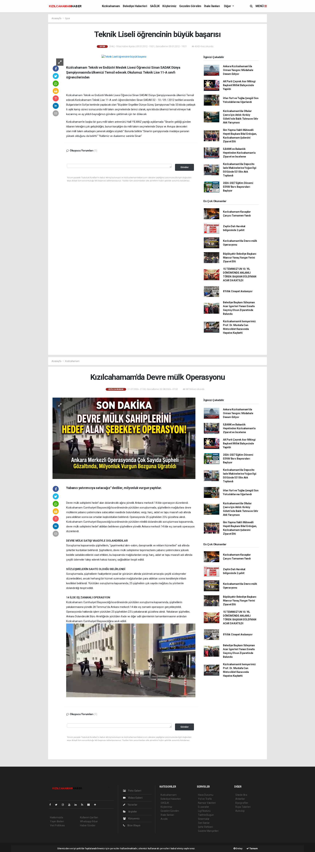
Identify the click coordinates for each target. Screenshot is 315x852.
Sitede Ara (241, 794)
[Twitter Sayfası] (57, 804)
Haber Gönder (88, 825)
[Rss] (83, 804)
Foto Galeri (134, 790)
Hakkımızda (56, 817)
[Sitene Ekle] (96, 804)
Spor (67, 18)
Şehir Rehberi (205, 826)
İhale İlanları (212, 6)
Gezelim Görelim (190, 6)
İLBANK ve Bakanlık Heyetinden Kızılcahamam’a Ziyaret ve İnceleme (239, 152)
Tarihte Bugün (206, 814)
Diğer (228, 6)
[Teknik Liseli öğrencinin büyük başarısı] (124, 56)
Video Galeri (134, 797)
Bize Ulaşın (133, 825)
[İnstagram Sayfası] (64, 804)
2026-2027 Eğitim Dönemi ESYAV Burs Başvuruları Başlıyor (238, 187)
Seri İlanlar (204, 822)
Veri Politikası (57, 825)
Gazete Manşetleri (208, 830)
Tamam (253, 848)
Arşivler (132, 811)
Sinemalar (203, 818)
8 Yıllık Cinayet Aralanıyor (238, 291)
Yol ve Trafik (205, 798)
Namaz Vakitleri (207, 802)
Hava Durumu (205, 794)
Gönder (184, 167)
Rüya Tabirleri (242, 806)
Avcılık (164, 818)
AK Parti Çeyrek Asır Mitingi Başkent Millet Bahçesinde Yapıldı (239, 85)
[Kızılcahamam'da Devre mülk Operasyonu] (123, 438)
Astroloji (239, 810)
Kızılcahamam (111, 6)
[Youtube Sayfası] (70, 804)
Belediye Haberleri (135, 6)
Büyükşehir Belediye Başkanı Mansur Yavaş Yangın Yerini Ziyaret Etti (239, 257)
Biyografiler (241, 802)
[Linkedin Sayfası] (77, 804)
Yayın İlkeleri (57, 821)
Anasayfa (57, 18)
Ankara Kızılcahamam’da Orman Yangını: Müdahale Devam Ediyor (238, 70)
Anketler (240, 798)
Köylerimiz (169, 6)
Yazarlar (132, 804)
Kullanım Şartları (89, 817)
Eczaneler (203, 806)
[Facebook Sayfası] (51, 804)
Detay (239, 848)
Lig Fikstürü (204, 810)
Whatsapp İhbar (89, 821)
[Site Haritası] (90, 804)
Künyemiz (134, 818)
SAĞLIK (155, 6)
